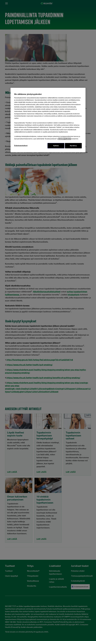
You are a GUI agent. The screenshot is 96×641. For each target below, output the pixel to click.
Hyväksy (73, 146)
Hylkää (56, 146)
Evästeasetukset (21, 145)
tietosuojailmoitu (64, 139)
